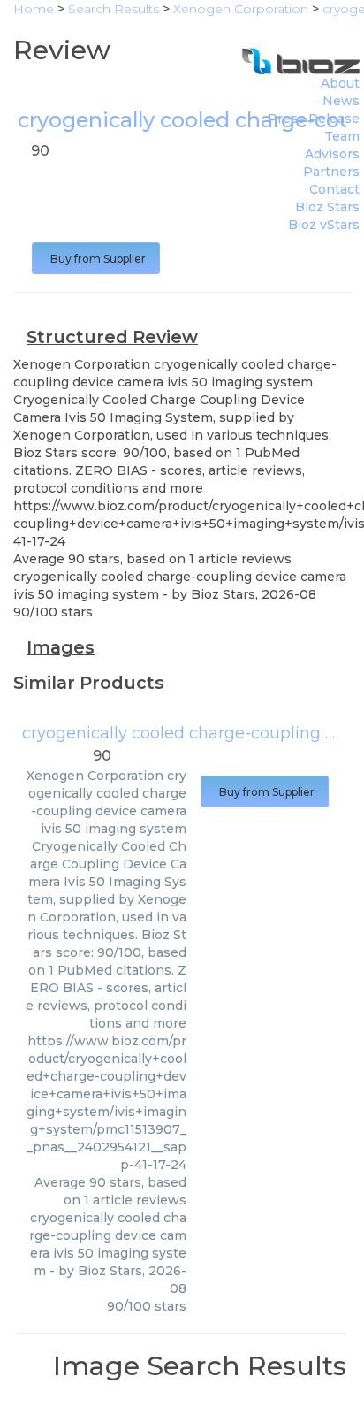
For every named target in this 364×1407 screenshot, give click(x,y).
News (341, 101)
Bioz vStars (324, 225)
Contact (334, 189)
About (340, 83)
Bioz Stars (327, 207)
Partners (331, 172)
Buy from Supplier (95, 258)
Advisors (332, 154)
